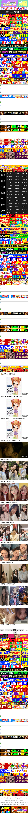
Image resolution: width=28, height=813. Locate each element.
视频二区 (3, 181)
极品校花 (9, 212)
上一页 (7, 630)
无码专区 (3, 205)
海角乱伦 (24, 203)
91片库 (10, 200)
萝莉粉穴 (17, 206)
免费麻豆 (9, 206)
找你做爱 (24, 185)
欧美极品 (17, 176)
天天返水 (24, 194)
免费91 (17, 203)
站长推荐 (3, 187)
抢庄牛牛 (17, 191)
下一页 (21, 630)
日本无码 (24, 173)
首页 (2, 630)
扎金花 (17, 194)
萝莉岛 (24, 200)
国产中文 (9, 209)
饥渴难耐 (17, 185)
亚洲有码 (9, 176)
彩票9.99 (9, 194)
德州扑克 (24, 191)
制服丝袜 (17, 182)
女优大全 (17, 200)
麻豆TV (17, 197)
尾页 (15, 632)
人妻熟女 (9, 182)
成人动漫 (24, 176)
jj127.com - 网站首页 (13, 12)
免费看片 (9, 203)
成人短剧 (24, 209)
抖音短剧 (9, 197)
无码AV (3, 199)
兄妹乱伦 (17, 209)
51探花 (24, 197)
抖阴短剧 (17, 212)
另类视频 (24, 182)
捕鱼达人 (9, 191)
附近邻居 (9, 185)
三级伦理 (9, 179)
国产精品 (9, 173)
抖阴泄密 (24, 206)
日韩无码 (24, 212)
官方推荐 (3, 193)
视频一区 (3, 175)
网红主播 (17, 173)
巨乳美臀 (24, 179)
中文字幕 (17, 179)
